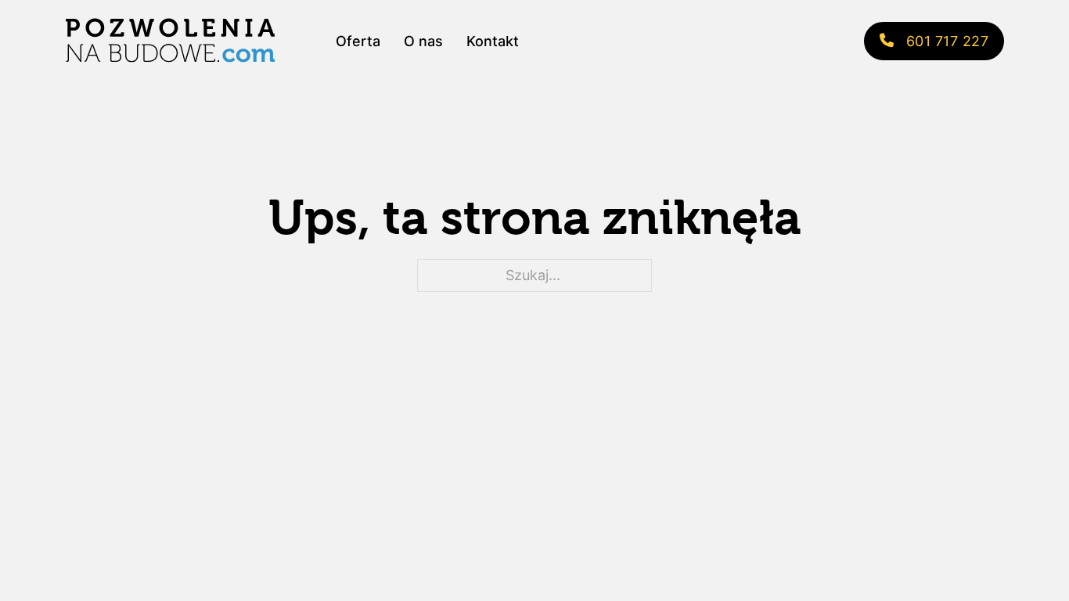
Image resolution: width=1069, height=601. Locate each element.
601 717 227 (947, 41)
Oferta (358, 41)
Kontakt (492, 41)
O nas (423, 41)
